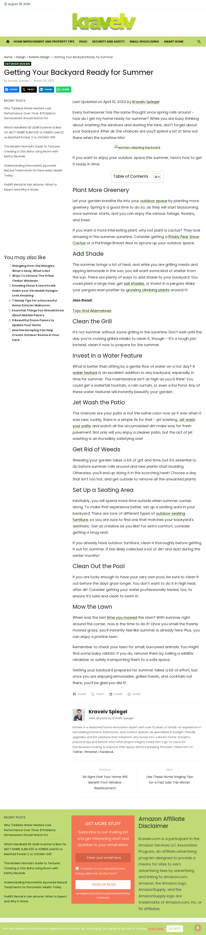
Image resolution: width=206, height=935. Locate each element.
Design (21, 57)
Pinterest (91, 752)
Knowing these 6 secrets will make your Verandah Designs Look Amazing (35, 290)
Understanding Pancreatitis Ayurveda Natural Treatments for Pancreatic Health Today (33, 170)
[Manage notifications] (198, 928)
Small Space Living (144, 42)
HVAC (83, 42)
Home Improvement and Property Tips (44, 42)
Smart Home (173, 42)
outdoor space (153, 200)
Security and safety (108, 42)
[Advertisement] (34, 223)
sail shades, (134, 283)
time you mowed (122, 617)
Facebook (106, 752)
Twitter (77, 752)
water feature (85, 372)
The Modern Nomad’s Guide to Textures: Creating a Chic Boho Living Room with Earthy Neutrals (32, 151)
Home (8, 57)
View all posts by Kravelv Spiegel (111, 718)
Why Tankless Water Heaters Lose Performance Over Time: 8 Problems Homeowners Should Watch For (30, 113)
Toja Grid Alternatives (92, 310)
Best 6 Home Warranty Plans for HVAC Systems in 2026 (56, 8)
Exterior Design (39, 57)
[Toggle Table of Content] (154, 176)
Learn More (156, 929)
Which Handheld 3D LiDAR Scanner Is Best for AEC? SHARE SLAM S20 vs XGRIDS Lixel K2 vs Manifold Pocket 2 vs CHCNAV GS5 (34, 132)
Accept (175, 929)
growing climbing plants (147, 289)
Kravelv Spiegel (18, 80)
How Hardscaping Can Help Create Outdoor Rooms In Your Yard (35, 335)
